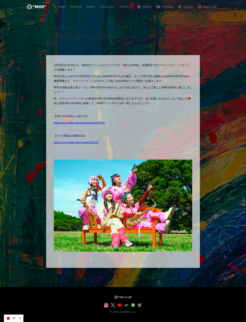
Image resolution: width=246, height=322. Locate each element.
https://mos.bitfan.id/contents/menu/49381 (79, 122)
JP (14, 318)
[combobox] (13, 318)
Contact (125, 6)
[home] (36, 6)
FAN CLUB (124, 297)
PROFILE (76, 6)
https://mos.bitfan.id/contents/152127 (76, 142)
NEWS (91, 6)
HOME (61, 6)
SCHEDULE (107, 6)
